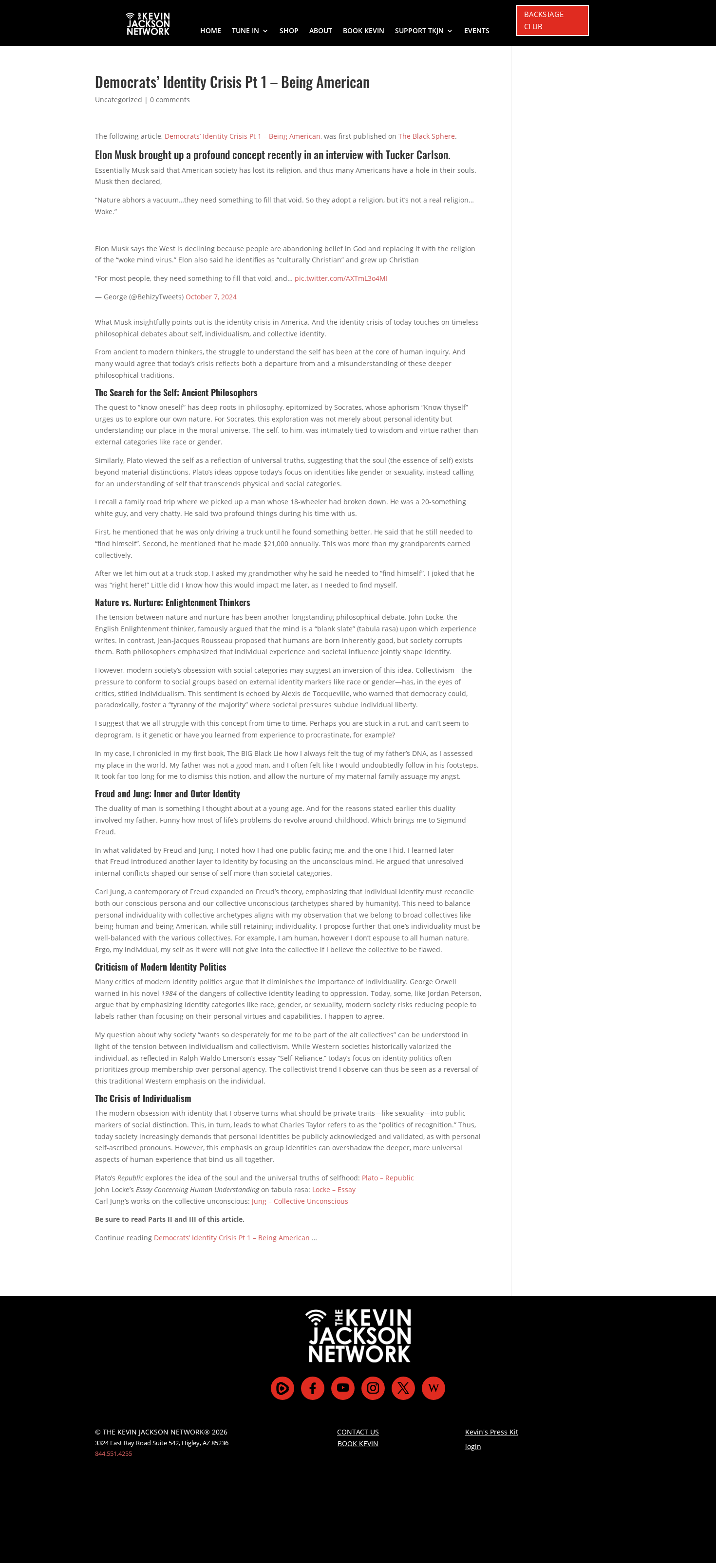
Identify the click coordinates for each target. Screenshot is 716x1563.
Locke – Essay (334, 1189)
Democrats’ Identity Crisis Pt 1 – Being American (242, 136)
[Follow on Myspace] (282, 1388)
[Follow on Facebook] (312, 1388)
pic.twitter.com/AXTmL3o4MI (341, 278)
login (473, 1446)
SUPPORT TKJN (419, 31)
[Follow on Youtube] (343, 1388)
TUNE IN (245, 31)
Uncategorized (118, 99)
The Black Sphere (426, 136)
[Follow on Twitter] (403, 1388)
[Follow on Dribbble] (433, 1388)
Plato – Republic (388, 1177)
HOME (210, 31)
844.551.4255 (113, 1453)
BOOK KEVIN (363, 31)
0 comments (170, 99)
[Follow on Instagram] (373, 1388)
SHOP (289, 31)
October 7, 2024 (211, 296)
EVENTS (477, 31)
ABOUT (320, 31)
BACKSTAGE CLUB (544, 20)
